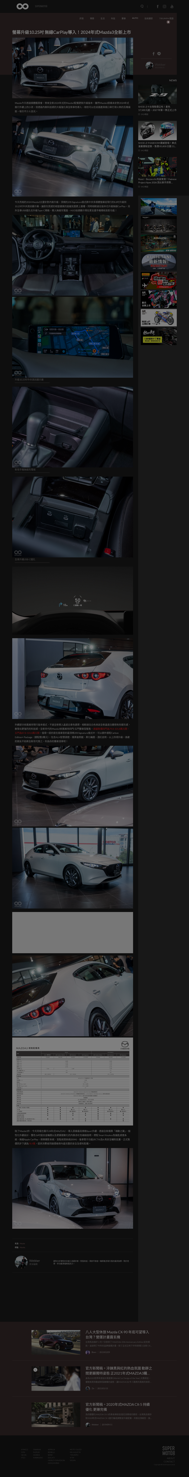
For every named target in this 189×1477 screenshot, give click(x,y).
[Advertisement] (94, 40)
